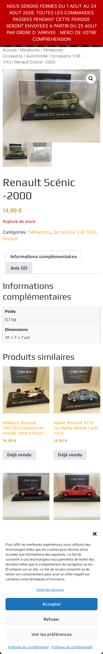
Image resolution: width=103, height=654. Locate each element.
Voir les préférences (51, 634)
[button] (95, 534)
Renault (10, 238)
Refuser (51, 619)
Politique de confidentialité (28, 647)
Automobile (37, 56)
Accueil (9, 50)
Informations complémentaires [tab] (43, 256)
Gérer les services (50, 589)
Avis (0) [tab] (18, 268)
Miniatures (30, 50)
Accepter (51, 604)
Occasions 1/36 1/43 (74, 232)
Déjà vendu (19, 454)
